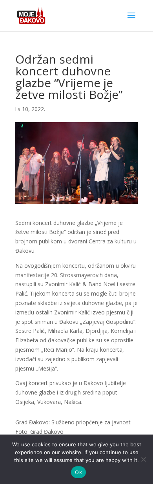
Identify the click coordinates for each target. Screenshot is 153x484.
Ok (78, 472)
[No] (143, 459)
